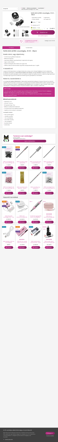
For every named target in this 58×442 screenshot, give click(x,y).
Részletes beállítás (50, 435)
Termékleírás (11, 47)
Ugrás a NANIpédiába (29, 141)
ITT (13, 95)
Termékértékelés (29, 47)
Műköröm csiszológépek (31, 8)
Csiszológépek (41, 8)
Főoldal (23, 8)
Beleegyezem (50, 433)
